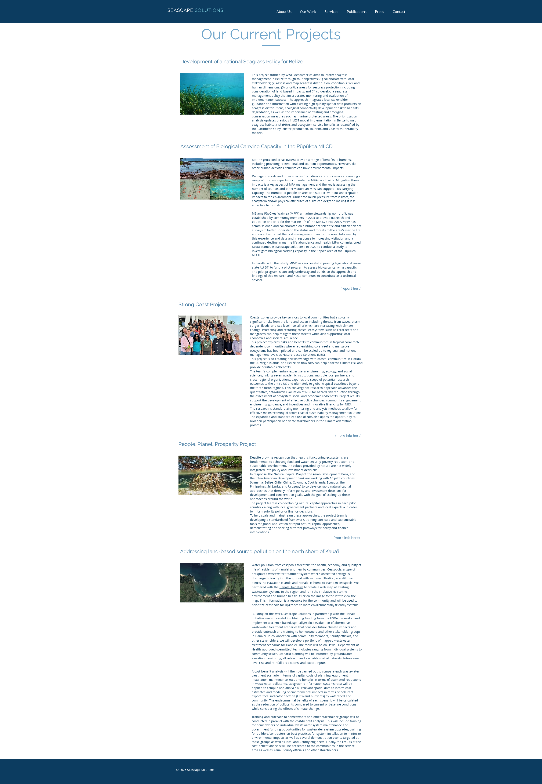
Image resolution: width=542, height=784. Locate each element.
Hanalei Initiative (291, 587)
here (356, 435)
